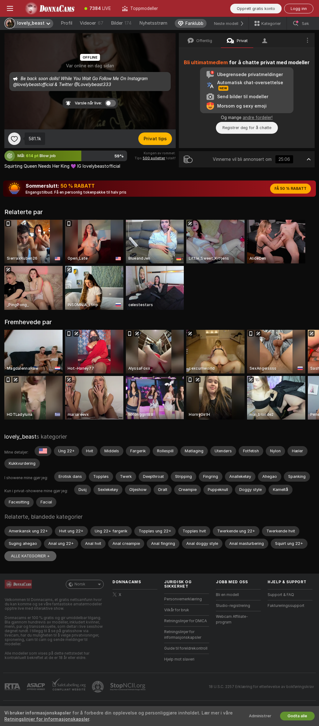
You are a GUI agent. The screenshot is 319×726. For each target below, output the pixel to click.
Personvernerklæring (183, 599)
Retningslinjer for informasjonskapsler (182, 635)
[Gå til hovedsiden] (49, 8)
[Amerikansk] (43, 451)
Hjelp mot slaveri (179, 659)
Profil (66, 23)
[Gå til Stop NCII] (128, 686)
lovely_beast (20, 436)
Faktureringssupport (286, 605)
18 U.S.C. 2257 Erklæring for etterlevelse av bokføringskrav (261, 687)
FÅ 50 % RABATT (290, 188)
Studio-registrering (233, 605)
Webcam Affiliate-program (232, 619)
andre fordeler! (258, 117)
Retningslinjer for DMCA (185, 621)
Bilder (121, 23)
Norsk (79, 584)
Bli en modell (227, 595)
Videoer (91, 23)
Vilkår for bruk (176, 610)
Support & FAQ (281, 595)
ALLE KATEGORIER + (30, 556)
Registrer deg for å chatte (246, 127)
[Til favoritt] (14, 138)
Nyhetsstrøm (153, 23)
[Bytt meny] (10, 8)
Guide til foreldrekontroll (185, 648)
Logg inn (299, 8)
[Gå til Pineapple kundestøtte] (98, 687)
